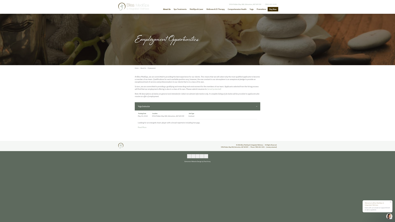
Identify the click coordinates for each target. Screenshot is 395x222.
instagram (206, 156)
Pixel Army (207, 161)
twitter (193, 156)
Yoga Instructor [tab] (144, 106)
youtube (202, 156)
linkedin (198, 156)
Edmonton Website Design (193, 161)
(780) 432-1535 (271, 4)
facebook (189, 156)
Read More (142, 127)
